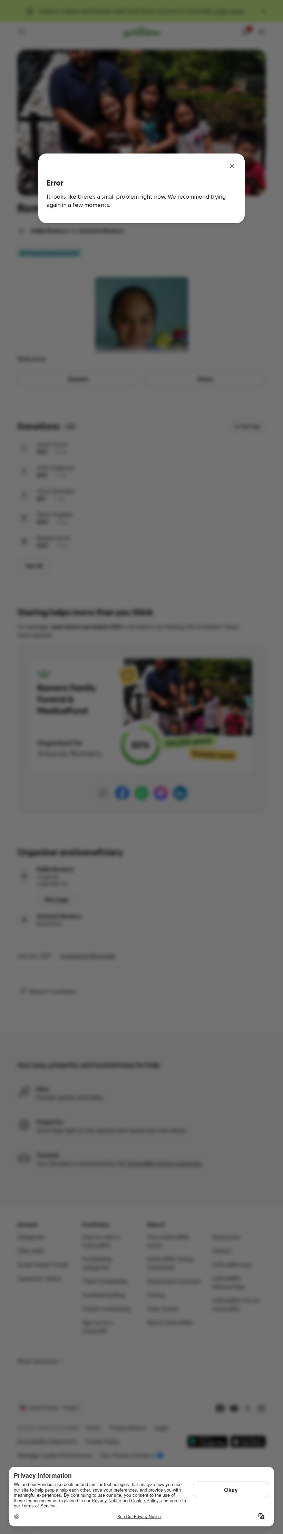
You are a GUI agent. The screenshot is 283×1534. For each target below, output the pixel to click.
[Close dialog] (232, 166)
